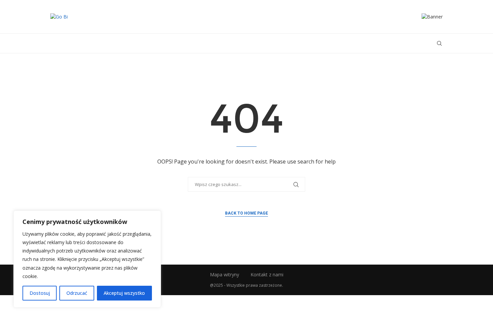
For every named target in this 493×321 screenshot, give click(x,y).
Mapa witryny (224, 274)
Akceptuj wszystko (124, 293)
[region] (87, 259)
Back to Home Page (246, 213)
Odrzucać (76, 293)
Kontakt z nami (267, 274)
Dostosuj (40, 293)
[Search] (439, 43)
